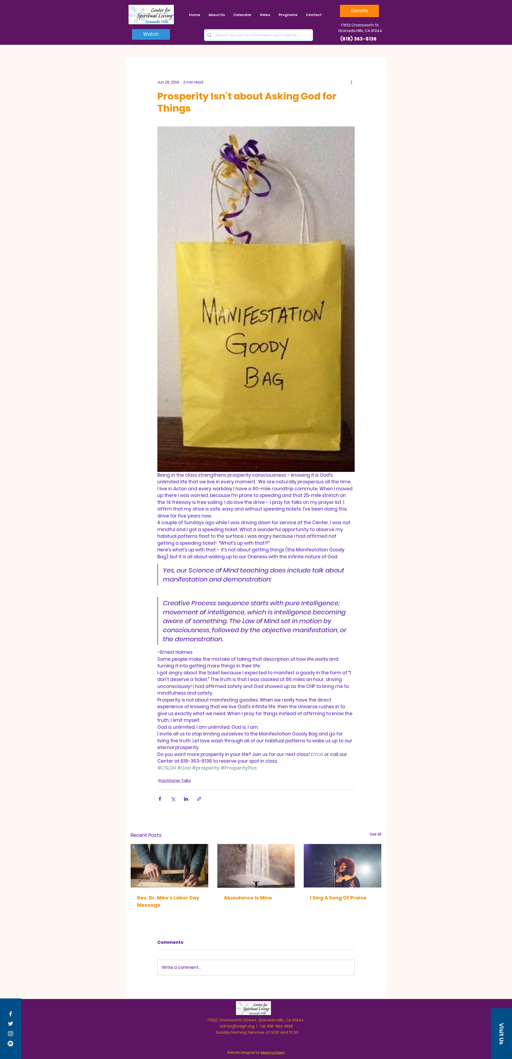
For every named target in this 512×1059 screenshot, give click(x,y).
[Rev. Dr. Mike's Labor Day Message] (169, 865)
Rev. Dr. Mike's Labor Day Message (168, 901)
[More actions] (351, 82)
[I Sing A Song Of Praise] (342, 865)
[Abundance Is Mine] (256, 866)
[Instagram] (10, 1033)
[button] (501, 1033)
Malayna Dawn (273, 1052)
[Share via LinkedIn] (186, 798)
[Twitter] (10, 1023)
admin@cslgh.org (236, 1026)
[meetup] (10, 1043)
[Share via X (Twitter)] (172, 798)
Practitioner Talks (174, 780)
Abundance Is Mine (248, 897)
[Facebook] (10, 1013)
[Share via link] (199, 798)
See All (375, 834)
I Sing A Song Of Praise (338, 897)
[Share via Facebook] (159, 798)
